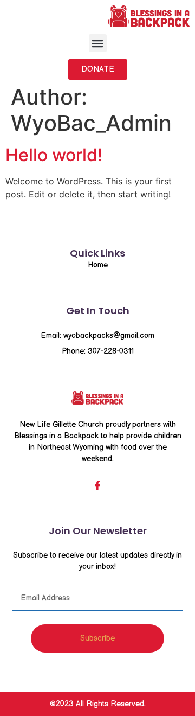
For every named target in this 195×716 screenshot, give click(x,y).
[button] (98, 43)
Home (98, 265)
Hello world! (53, 154)
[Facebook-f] (97, 485)
